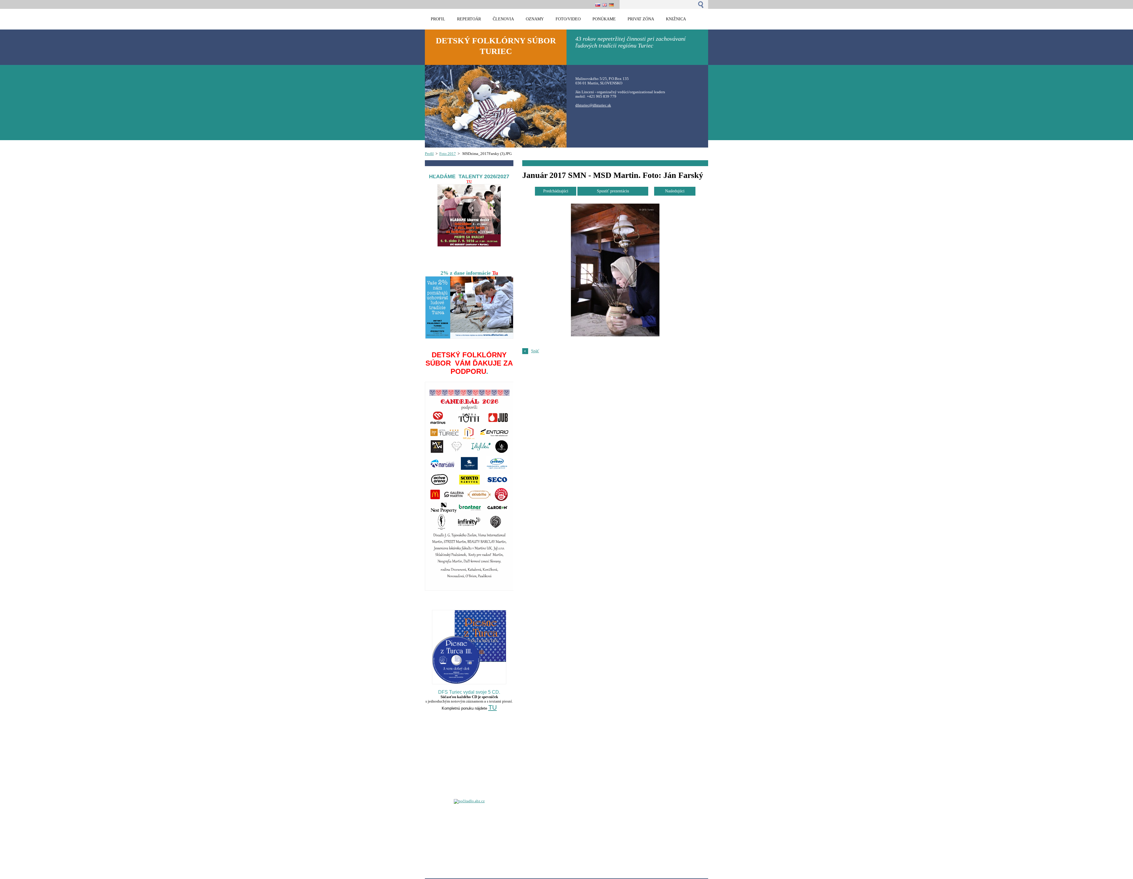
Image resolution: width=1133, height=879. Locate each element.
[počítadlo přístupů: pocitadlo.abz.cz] (469, 801)
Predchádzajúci (555, 191)
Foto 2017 (447, 154)
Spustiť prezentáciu (613, 191)
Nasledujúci (675, 191)
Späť (535, 351)
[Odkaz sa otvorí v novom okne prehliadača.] (615, 335)
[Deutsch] (611, 4)
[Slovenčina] (597, 4)
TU (492, 707)
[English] (604, 4)
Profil (429, 154)
